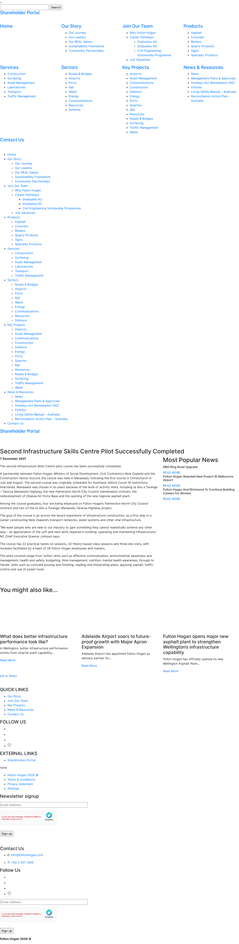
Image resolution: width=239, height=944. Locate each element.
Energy (74, 96)
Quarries (136, 105)
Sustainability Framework (86, 46)
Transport (14, 92)
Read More (7, 660)
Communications (80, 101)
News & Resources (203, 67)
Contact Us (12, 139)
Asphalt (196, 33)
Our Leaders (77, 37)
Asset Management (21, 83)
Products (193, 26)
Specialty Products (204, 55)
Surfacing (14, 78)
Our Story (71, 26)
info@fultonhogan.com (27, 855)
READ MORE (172, 472)
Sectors (69, 67)
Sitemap (13, 788)
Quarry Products (202, 46)
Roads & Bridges (80, 74)
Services (9, 67)
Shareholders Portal (21, 760)
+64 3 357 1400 (22, 862)
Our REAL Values (80, 42)
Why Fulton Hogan (143, 33)
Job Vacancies (140, 59)
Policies (196, 87)
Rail (71, 87)
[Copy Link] (1, 584)
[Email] (4, 584)
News (195, 74)
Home (6, 26)
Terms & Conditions (21, 779)
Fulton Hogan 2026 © (22, 775)
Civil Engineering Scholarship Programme (51, 208)
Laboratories (16, 87)
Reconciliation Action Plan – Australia (41, 419)
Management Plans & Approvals (213, 78)
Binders (196, 42)
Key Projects (135, 67)
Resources (76, 105)
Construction (16, 74)
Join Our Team (137, 26)
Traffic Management (21, 96)
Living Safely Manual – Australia (213, 92)
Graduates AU (147, 42)
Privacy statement (20, 784)
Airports (74, 78)
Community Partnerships (86, 50)
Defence (74, 109)
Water (73, 92)
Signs (195, 50)
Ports (72, 83)
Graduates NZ (147, 46)
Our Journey (77, 33)
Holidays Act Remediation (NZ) (213, 83)
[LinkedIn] (10, 584)
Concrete (197, 37)
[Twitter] (7, 584)
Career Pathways (142, 37)
